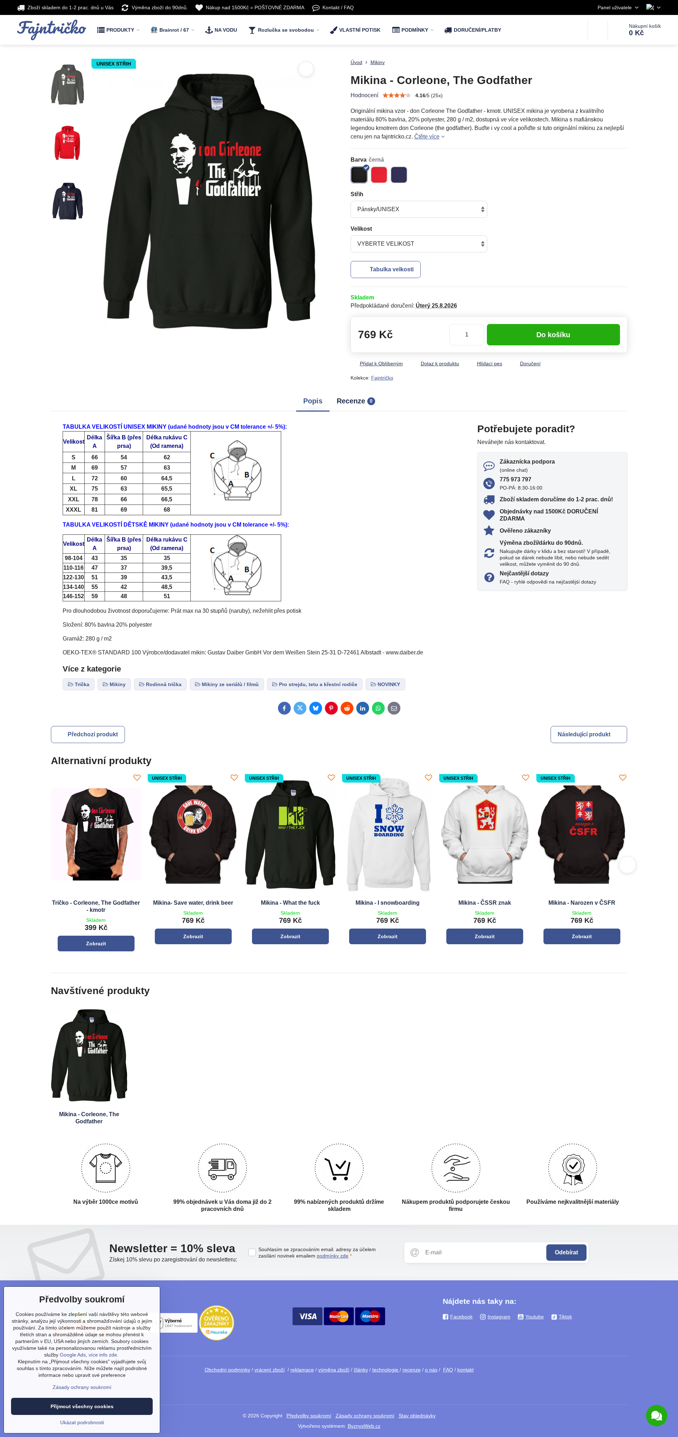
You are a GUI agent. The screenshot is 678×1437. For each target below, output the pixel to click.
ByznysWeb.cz (364, 1426)
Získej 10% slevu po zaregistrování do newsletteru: (173, 1259)
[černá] (359, 174)
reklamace (302, 1370)
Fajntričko (382, 378)
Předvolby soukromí (309, 1415)
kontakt (465, 1370)
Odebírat (566, 1252)
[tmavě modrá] (399, 174)
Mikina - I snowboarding (388, 903)
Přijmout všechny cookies (82, 1406)
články (361, 1370)
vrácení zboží (269, 1370)
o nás (431, 1370)
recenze (412, 1370)
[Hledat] (598, 30)
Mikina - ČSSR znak (484, 903)
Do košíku (553, 335)
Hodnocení (364, 95)
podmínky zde (332, 1256)
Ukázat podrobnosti (82, 1422)
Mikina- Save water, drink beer (193, 903)
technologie (386, 1370)
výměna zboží (333, 1370)
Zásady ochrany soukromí (365, 1415)
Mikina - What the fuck (290, 903)
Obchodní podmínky (227, 1370)
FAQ (448, 1370)
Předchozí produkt (93, 734)
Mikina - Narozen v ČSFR (581, 903)
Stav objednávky (417, 1415)
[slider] (397, 95)
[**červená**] (379, 174)
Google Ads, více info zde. (89, 1355)
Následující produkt (584, 734)
